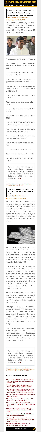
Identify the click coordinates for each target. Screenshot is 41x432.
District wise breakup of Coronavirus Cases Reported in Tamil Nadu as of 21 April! (19, 424)
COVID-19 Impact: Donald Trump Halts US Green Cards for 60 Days (21, 395)
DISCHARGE (16, 185)
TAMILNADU (23, 184)
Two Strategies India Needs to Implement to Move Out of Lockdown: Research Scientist (19, 385)
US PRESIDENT (25, 370)
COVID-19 (16, 184)
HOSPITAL (22, 368)
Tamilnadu (10, 5)
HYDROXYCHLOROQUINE (12, 369)
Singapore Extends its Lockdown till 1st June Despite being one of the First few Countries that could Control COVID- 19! (20, 419)
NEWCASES (9, 185)
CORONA (8, 368)
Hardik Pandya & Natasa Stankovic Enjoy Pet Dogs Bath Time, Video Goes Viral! (20, 399)
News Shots (15, 17)
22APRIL (28, 184)
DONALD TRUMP (17, 370)
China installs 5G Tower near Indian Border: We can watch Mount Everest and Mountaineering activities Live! (20, 381)
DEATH (21, 185)
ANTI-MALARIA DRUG (25, 369)
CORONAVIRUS (10, 184)
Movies (19, 5)
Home (9, 17)
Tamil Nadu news (23, 17)
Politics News (29, 5)
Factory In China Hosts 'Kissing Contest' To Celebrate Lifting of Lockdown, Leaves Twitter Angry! (19, 410)
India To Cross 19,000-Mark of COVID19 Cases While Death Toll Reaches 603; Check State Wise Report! (21, 404)
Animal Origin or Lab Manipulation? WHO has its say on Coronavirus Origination (20, 414)
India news (22, 196)
